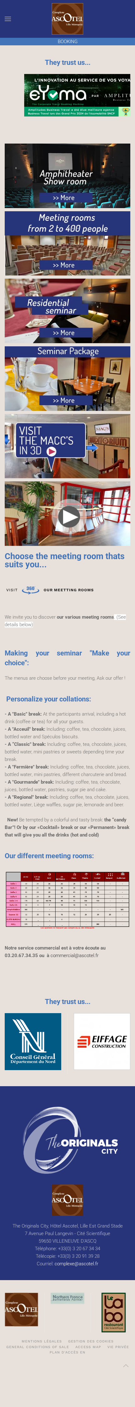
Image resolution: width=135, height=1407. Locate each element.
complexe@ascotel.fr (76, 1264)
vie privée (118, 1347)
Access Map (88, 1347)
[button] (8, 19)
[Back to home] (67, 19)
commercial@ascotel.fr (75, 955)
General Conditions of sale (37, 1347)
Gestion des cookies (91, 1341)
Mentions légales (42, 1341)
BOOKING (68, 41)
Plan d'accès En (67, 1352)
